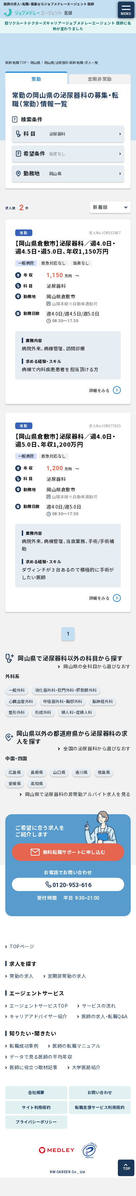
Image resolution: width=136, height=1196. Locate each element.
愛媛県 (15, 783)
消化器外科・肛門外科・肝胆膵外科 (66, 690)
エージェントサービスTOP (39, 1005)
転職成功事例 (24, 1045)
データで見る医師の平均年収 (41, 1056)
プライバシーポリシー (36, 1121)
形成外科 (43, 712)
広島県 (15, 772)
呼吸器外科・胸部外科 (63, 701)
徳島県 (104, 772)
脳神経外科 (102, 701)
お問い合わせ (99, 1092)
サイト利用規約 (36, 1107)
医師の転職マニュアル (76, 1045)
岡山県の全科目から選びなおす (97, 666)
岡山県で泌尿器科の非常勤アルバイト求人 (71, 794)
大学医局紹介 (86, 1067)
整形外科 (17, 712)
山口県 (59, 772)
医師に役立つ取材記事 (34, 1067)
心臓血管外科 (21, 701)
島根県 (37, 772)
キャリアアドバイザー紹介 (38, 1016)
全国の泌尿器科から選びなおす (97, 748)
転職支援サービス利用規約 (99, 1107)
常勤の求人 (22, 975)
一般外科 (17, 690)
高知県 (37, 783)
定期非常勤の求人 (67, 975)
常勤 (36, 78)
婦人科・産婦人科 (76, 712)
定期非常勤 (100, 78)
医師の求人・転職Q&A (105, 1016)
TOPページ (22, 946)
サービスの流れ (99, 1005)
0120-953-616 (71, 884)
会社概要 (36, 1092)
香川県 (81, 772)
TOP (126, 1169)
